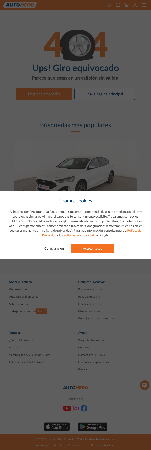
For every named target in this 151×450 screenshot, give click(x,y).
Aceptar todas (92, 248)
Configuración (54, 248)
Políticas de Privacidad (79, 235)
